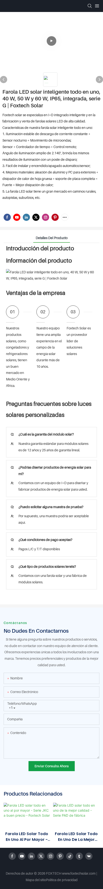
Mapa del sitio (36, 880)
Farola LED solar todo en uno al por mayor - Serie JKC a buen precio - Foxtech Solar (27, 837)
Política (51, 880)
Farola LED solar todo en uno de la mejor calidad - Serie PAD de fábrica (76, 837)
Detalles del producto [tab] (52, 238)
